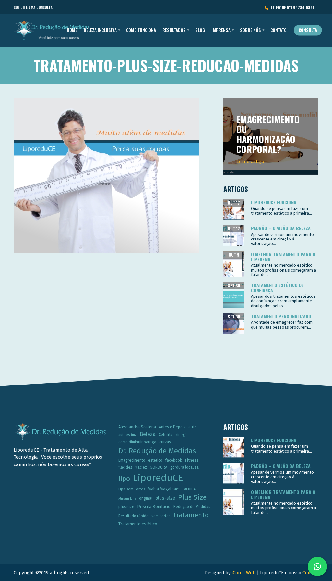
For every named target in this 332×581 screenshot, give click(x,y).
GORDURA (158, 467)
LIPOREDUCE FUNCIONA (273, 202)
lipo (124, 479)
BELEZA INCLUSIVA (100, 30)
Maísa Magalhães (164, 488)
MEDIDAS (190, 489)
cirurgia (182, 435)
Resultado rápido (133, 516)
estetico (155, 460)
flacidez (125, 467)
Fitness (192, 460)
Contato (278, 30)
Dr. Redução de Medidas (157, 451)
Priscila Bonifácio (154, 506)
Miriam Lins (127, 499)
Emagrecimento (131, 460)
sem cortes (161, 516)
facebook (173, 460)
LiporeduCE (158, 478)
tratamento (191, 515)
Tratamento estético (137, 523)
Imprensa (221, 30)
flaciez (141, 467)
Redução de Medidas (191, 506)
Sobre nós (250, 30)
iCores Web (243, 572)
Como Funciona (141, 30)
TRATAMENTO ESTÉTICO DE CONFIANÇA (277, 287)
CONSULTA (308, 30)
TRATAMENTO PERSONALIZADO (281, 316)
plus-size (165, 498)
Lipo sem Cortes (131, 489)
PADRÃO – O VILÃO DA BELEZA (281, 228)
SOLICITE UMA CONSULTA (33, 7)
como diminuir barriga (137, 442)
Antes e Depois (172, 427)
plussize (126, 506)
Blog (200, 30)
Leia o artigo (250, 161)
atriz (192, 427)
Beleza (148, 434)
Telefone (291, 7)
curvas (165, 442)
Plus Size (192, 497)
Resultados (174, 30)
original (145, 498)
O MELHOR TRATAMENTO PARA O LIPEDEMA (283, 257)
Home (72, 30)
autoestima (127, 435)
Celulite (166, 434)
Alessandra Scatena (137, 426)
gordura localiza (184, 467)
